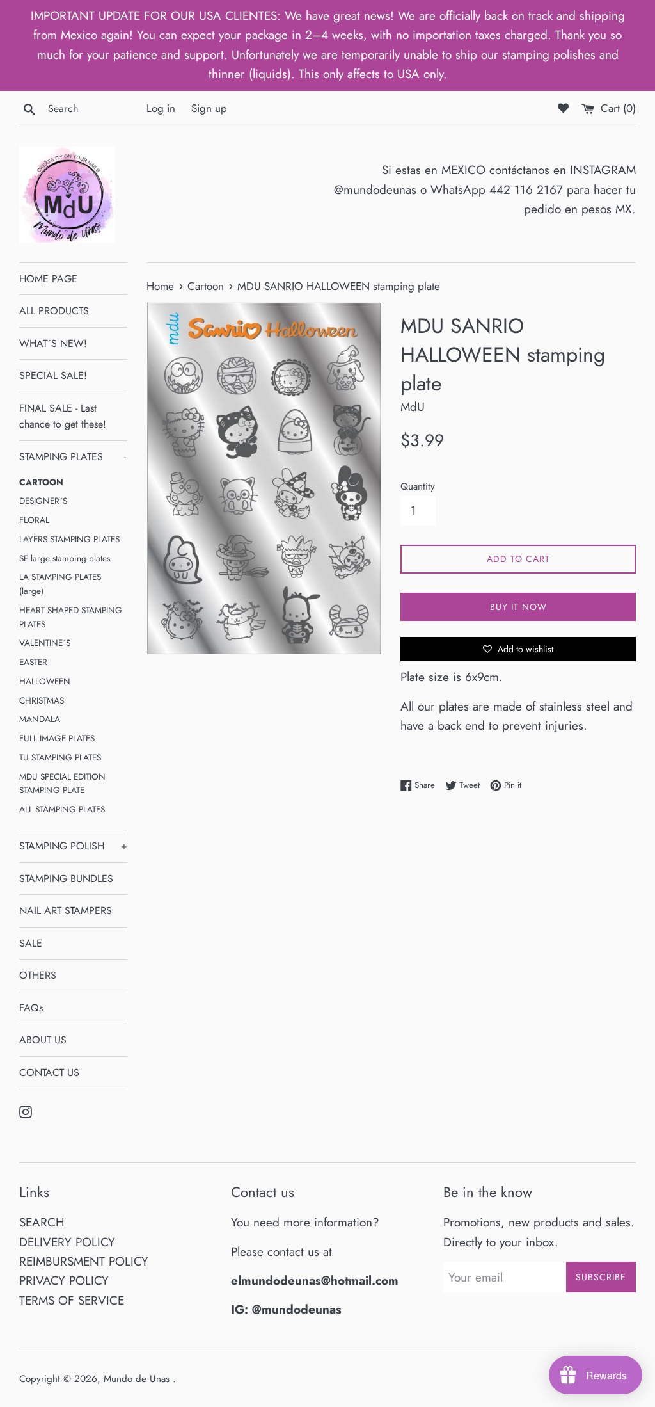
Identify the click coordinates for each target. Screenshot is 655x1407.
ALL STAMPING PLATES (62, 809)
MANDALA (39, 718)
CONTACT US (49, 1072)
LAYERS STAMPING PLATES (69, 539)
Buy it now (518, 606)
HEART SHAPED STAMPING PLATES (70, 617)
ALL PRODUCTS (54, 310)
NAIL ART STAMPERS (65, 910)
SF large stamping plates (64, 558)
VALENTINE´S (44, 642)
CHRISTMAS (41, 700)
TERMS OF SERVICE (71, 1300)
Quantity (417, 486)
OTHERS (37, 975)
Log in (160, 108)
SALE (30, 943)
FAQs (31, 1008)
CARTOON (41, 482)
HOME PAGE (48, 278)
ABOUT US (43, 1040)
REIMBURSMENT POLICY (83, 1261)
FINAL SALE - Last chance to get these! (62, 416)
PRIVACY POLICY (64, 1280)
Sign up (209, 108)
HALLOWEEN (44, 681)
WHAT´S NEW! (53, 343)
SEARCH (42, 1222)
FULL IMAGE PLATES (57, 738)
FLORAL (34, 519)
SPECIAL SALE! (53, 375)
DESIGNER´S (43, 500)
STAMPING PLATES (72, 456)
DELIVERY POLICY (67, 1242)
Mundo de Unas (138, 1379)
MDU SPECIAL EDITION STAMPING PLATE (62, 783)
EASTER (33, 661)
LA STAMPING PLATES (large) (60, 583)
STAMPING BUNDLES (66, 878)
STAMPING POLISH (73, 846)
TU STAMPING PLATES (60, 757)
